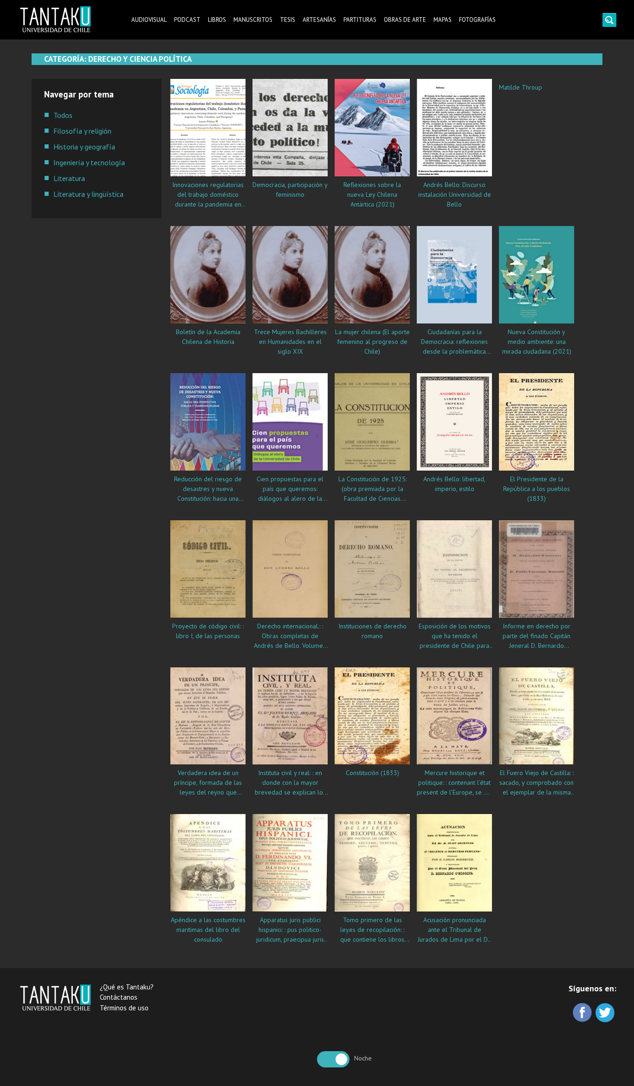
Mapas (442, 20)
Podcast (187, 20)
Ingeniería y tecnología (89, 162)
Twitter (605, 1013)
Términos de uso (124, 1007)
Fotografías (477, 20)
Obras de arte (405, 20)
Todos (62, 115)
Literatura (69, 178)
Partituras (359, 20)
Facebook (583, 1013)
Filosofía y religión (82, 131)
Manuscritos (252, 20)
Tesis (287, 20)
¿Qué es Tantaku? (127, 987)
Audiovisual (149, 20)
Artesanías (319, 20)
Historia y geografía (84, 146)
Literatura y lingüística (88, 194)
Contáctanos (118, 997)
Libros (217, 20)
